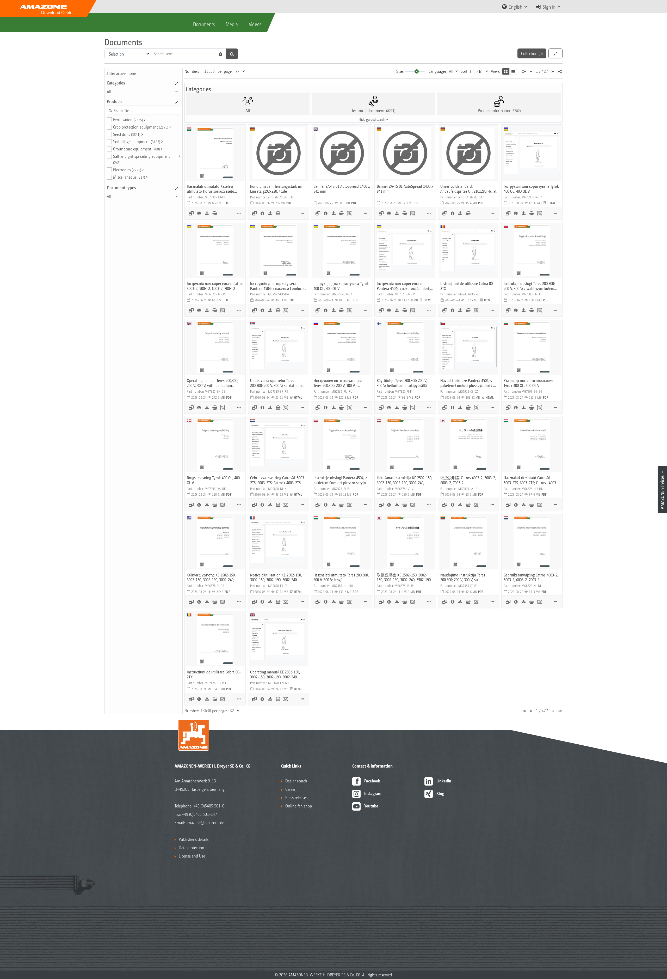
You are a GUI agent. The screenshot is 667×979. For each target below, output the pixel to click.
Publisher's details (193, 839)
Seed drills (126, 134)
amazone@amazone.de (205, 822)
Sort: (464, 71)
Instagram (372, 793)
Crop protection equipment (140, 127)
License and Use (192, 856)
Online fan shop (298, 805)
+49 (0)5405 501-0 (208, 805)
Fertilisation (128, 119)
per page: (225, 71)
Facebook (372, 780)
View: (495, 71)
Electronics (127, 169)
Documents (204, 24)
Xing (440, 793)
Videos (255, 24)
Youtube (371, 805)
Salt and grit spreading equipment (141, 159)
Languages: (438, 71)
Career (290, 789)
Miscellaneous (129, 177)
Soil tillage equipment (136, 141)
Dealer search (296, 780)
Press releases (296, 797)
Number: (191, 71)
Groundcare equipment (136, 148)
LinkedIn (443, 780)
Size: (400, 71)
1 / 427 (542, 71)
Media (232, 24)
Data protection (191, 847)
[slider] (417, 71)
